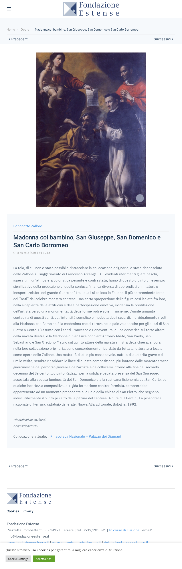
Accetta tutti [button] (44, 559)
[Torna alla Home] (91, 9)
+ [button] (140, 198)
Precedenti (19, 39)
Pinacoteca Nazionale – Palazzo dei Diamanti (86, 436)
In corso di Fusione (124, 530)
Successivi (162, 39)
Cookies (13, 511)
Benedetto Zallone (28, 226)
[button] (9, 9)
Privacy (27, 511)
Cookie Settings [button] (18, 559)
